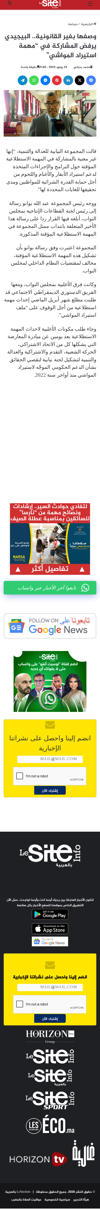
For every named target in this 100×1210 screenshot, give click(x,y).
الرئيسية (87, 24)
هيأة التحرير (81, 1199)
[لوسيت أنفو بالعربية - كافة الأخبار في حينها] (50, 4)
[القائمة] (90, 5)
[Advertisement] (50, 437)
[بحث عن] (9, 5)
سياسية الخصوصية (57, 1199)
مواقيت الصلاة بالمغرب (26, 1199)
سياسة (73, 24)
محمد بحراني (82, 67)
